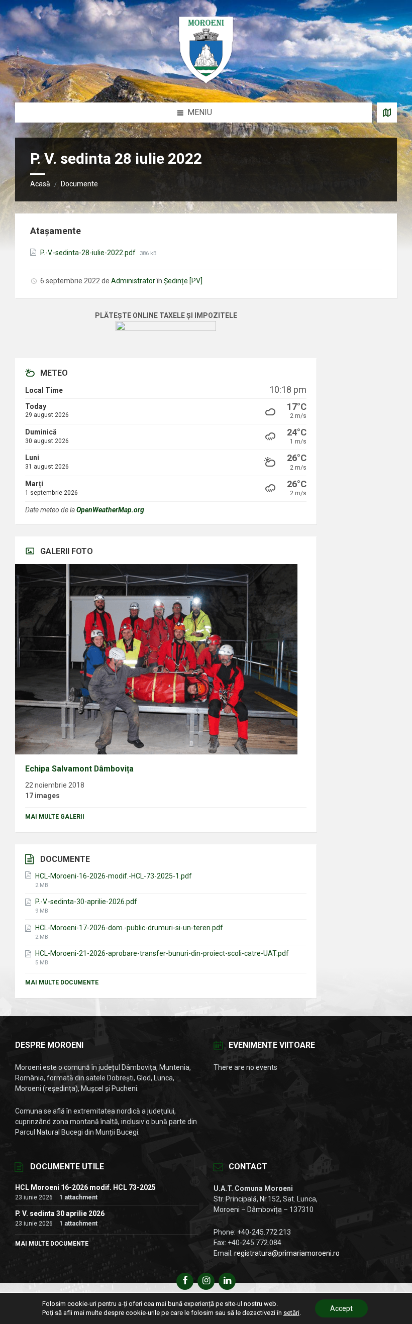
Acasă (40, 184)
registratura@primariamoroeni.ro (287, 1253)
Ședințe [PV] (183, 281)
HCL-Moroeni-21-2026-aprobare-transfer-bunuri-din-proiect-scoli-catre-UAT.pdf (162, 953)
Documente (79, 184)
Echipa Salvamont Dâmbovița (79, 769)
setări (291, 1312)
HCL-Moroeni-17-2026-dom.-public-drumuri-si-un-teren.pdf (129, 928)
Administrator (133, 281)
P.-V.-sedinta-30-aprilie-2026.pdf (86, 902)
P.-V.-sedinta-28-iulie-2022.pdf (88, 253)
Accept (341, 1308)
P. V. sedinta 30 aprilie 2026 (60, 1213)
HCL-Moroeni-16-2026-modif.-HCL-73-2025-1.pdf (113, 876)
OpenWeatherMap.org (110, 510)
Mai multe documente (61, 982)
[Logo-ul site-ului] (206, 82)
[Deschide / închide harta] (387, 112)
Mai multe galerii (54, 816)
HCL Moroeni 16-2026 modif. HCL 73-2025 (85, 1187)
